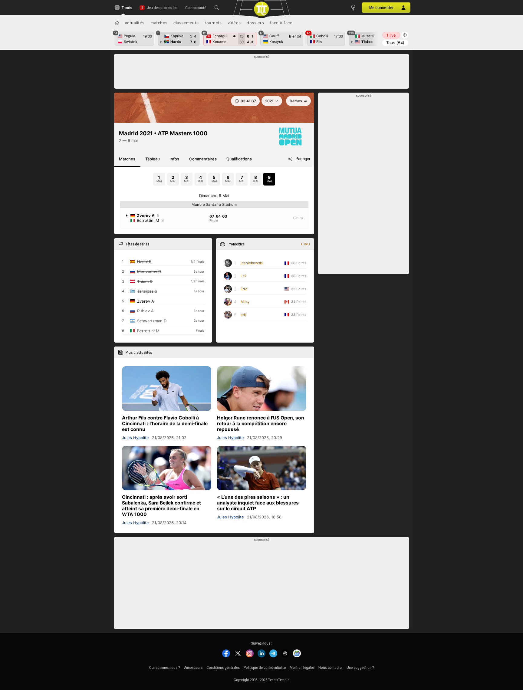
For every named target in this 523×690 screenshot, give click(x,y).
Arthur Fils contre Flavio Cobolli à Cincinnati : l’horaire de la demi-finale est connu (165, 423)
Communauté (195, 7)
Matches (159, 22)
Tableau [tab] (152, 158)
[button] (216, 7)
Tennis (127, 7)
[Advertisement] (261, 73)
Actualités (135, 22)
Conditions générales (223, 667)
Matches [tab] (127, 158)
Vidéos (234, 22)
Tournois (213, 22)
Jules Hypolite (135, 437)
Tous (395, 42)
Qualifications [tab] (239, 158)
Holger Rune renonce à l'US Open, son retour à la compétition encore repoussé (260, 423)
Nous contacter (330, 667)
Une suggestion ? (360, 667)
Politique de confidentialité (265, 667)
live (391, 35)
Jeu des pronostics (162, 7)
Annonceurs (193, 667)
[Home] (117, 22)
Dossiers (255, 22)
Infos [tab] (174, 158)
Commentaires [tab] (203, 158)
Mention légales (302, 667)
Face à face (281, 22)
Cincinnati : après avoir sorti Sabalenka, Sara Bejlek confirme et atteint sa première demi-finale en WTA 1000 (161, 505)
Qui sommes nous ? (164, 667)
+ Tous (305, 244)
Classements (186, 22)
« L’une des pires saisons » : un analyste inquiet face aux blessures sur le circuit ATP (258, 502)
